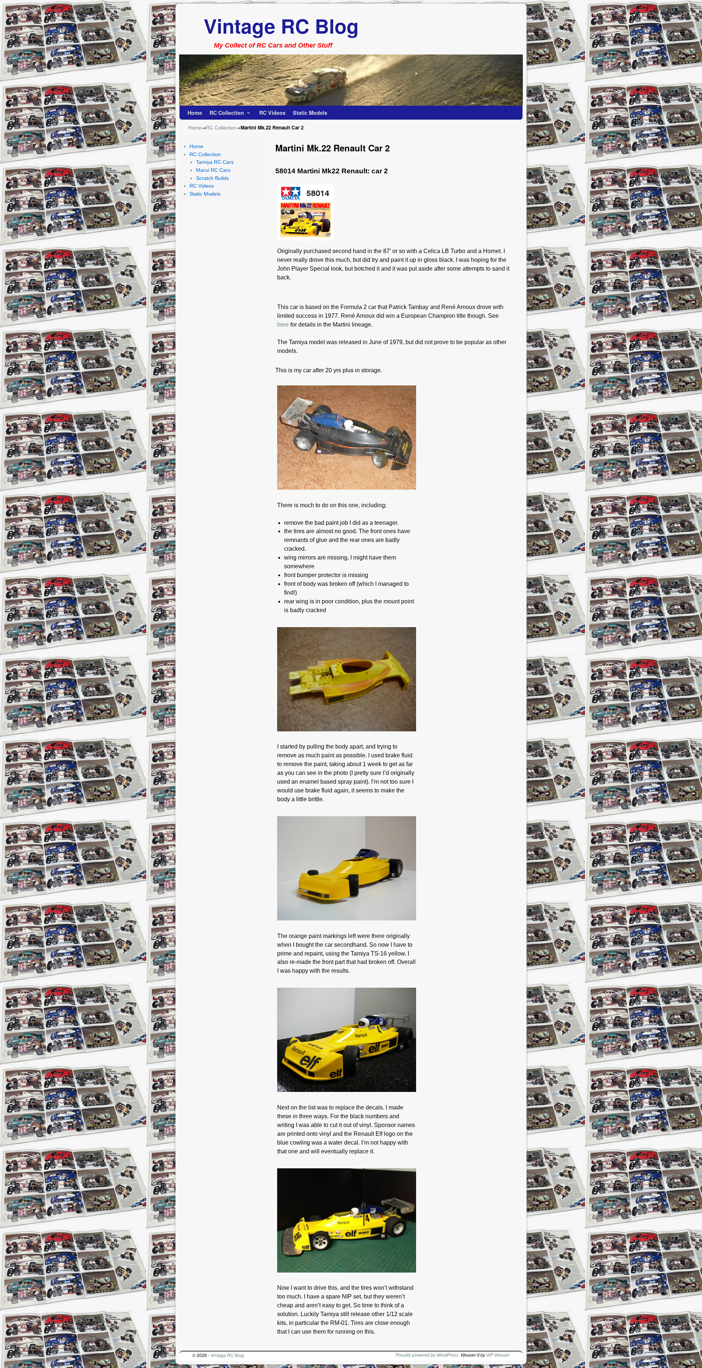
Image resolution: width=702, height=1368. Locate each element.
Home (195, 112)
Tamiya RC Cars (215, 162)
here (283, 324)
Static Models (310, 112)
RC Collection (225, 114)
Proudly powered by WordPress (427, 1355)
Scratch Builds (212, 178)
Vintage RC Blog (281, 25)
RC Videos (272, 112)
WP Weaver (498, 1355)
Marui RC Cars (213, 170)
